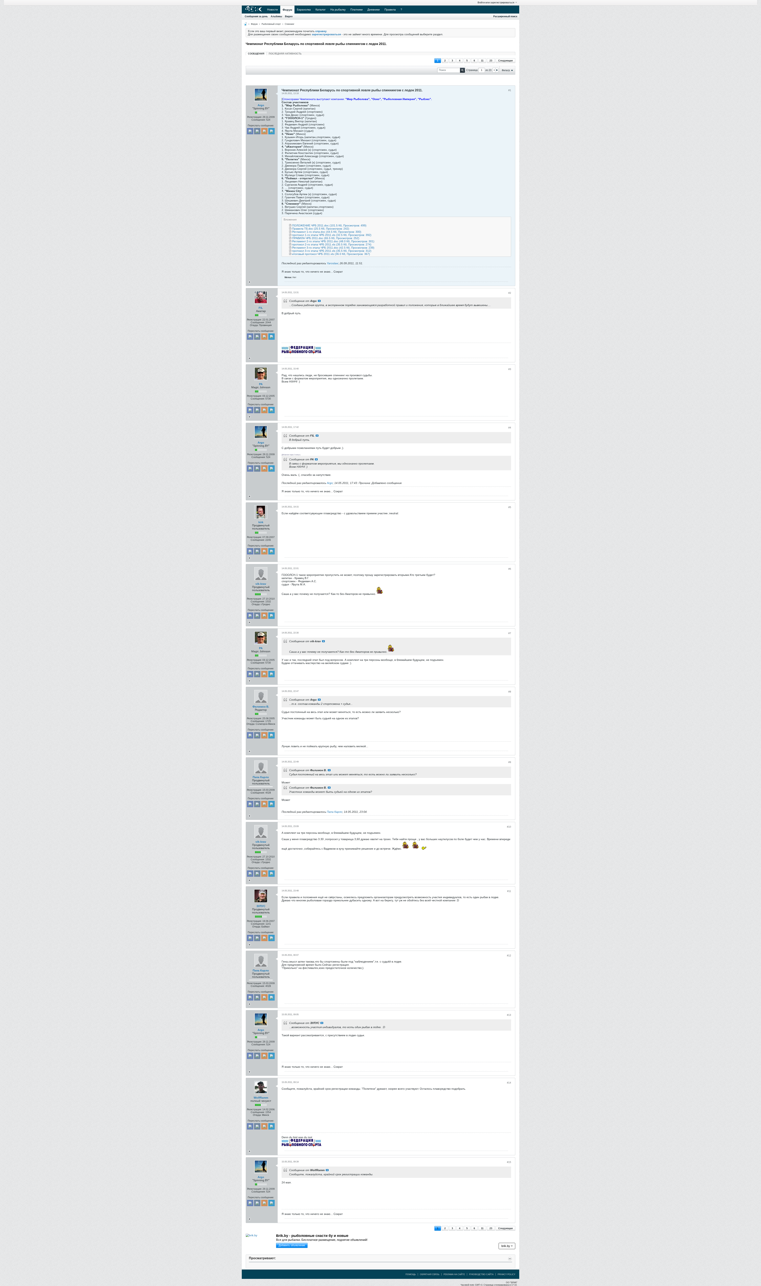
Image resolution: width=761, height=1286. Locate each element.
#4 (509, 427)
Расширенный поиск (505, 16)
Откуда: (254, 325)
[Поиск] (462, 70)
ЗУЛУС (260, 906)
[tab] (256, 53)
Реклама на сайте (454, 1274)
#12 (509, 955)
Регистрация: (254, 117)
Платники (356, 9)
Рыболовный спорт (271, 24)
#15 (509, 1162)
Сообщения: (258, 119)
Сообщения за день (256, 16)
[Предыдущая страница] (494, 70)
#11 (509, 891)
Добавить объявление (292, 1245)
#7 (509, 633)
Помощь (410, 1274)
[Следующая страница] (496, 70)
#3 (509, 369)
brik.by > (507, 1246)
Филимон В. (260, 706)
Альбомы (276, 16)
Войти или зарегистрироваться (496, 2)
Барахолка (304, 9)
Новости (272, 9)
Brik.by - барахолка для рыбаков (305, 1236)
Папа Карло (261, 777)
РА (261, 384)
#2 (509, 293)
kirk (260, 522)
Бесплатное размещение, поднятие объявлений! (331, 1239)
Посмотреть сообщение (319, 301)
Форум (287, 9)
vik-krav (260, 583)
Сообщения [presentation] (256, 53)
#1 (509, 90)
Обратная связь (429, 1274)
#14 (509, 1082)
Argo (261, 105)
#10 (509, 826)
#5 (509, 507)
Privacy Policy (506, 1274)
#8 (509, 691)
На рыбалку (338, 9)
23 (490, 60)
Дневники (373, 9)
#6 (509, 569)
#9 (509, 762)
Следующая (505, 60)
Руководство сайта (481, 1274)
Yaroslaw (332, 263)
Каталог (320, 9)
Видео (289, 16)
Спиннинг (289, 24)
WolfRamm (261, 1097)
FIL (261, 307)
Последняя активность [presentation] (285, 53)
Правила (390, 9)
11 (482, 60)
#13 (509, 1015)
